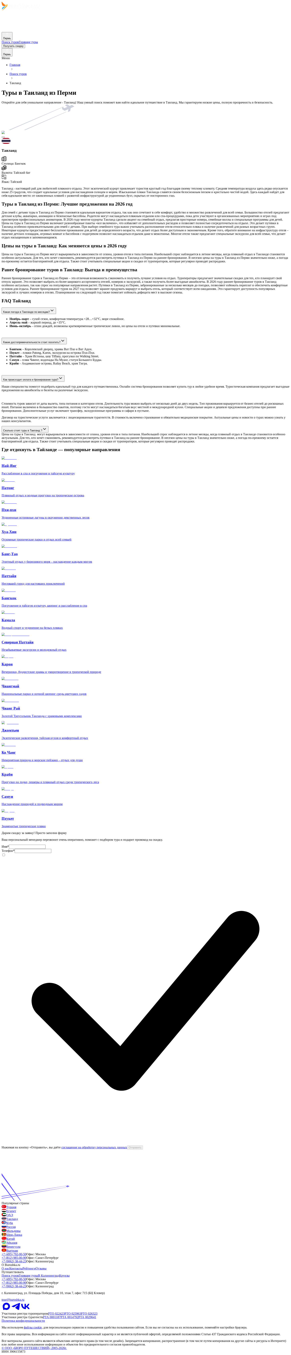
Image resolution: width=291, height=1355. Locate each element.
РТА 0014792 (69, 1317)
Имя (5, 846)
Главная (15, 64)
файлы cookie (33, 1327)
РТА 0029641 (87, 1317)
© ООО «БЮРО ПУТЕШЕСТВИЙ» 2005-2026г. (34, 1348)
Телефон (8, 850)
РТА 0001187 (52, 1317)
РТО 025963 (73, 1313)
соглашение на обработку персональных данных (94, 1147)
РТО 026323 (89, 1313)
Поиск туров (18, 74)
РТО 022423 (56, 1313)
